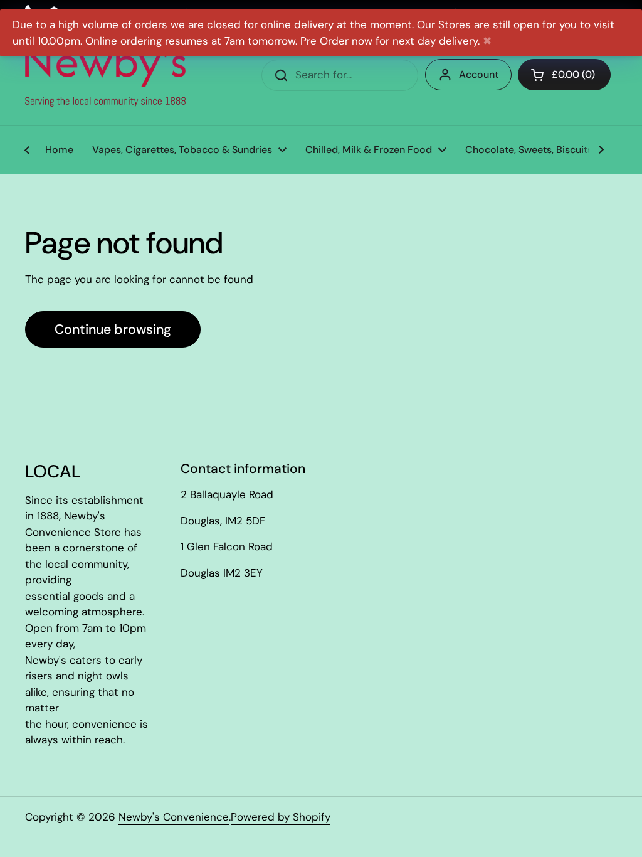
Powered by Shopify (280, 817)
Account (478, 74)
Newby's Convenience (173, 817)
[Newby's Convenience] (105, 75)
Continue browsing (113, 329)
